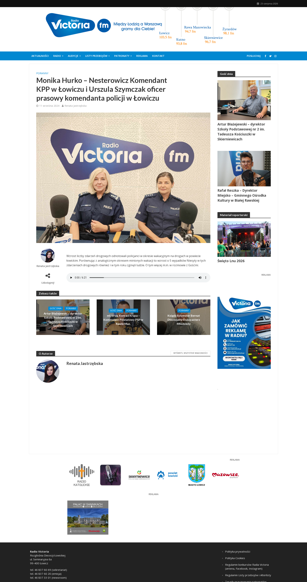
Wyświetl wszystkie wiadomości (190, 353)
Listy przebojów (96, 56)
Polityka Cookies (235, 558)
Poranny (42, 73)
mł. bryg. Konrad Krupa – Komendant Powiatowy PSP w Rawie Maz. (123, 319)
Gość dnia (55, 308)
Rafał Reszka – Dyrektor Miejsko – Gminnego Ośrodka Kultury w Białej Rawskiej (241, 195)
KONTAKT (158, 56)
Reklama (142, 56)
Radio (57, 56)
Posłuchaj (254, 56)
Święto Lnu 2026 (230, 261)
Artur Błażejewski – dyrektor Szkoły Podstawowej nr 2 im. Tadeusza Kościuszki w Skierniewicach (63, 319)
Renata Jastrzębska (75, 105)
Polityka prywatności (237, 551)
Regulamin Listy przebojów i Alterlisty (248, 575)
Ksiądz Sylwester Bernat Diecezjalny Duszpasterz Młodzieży (184, 319)
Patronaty (121, 56)
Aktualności (40, 56)
